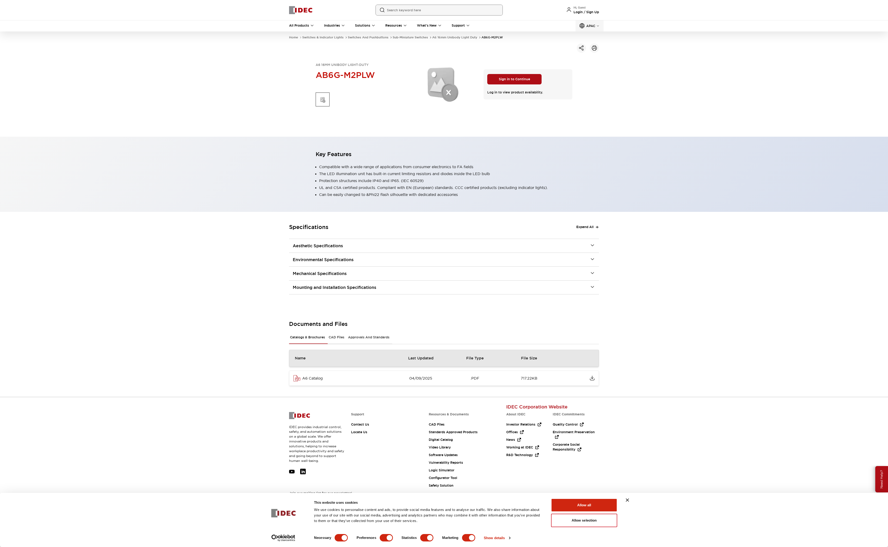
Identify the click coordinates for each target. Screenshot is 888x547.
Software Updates (443, 455)
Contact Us (360, 424)
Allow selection (584, 520)
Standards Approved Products (453, 432)
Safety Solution (441, 485)
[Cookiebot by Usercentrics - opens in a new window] (283, 538)
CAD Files (336, 337)
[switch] (386, 537)
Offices (512, 432)
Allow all (584, 505)
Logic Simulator (441, 470)
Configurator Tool (443, 478)
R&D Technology (519, 455)
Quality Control (565, 424)
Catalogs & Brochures (307, 337)
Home (293, 37)
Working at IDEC (519, 447)
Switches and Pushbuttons (368, 37)
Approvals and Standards (368, 337)
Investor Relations (520, 424)
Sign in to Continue (514, 79)
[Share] (581, 48)
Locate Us (359, 432)
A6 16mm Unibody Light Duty (454, 37)
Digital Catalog (441, 440)
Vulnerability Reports (446, 462)
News (510, 440)
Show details (494, 538)
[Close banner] (627, 500)
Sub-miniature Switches (410, 37)
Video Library (440, 447)
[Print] (594, 48)
